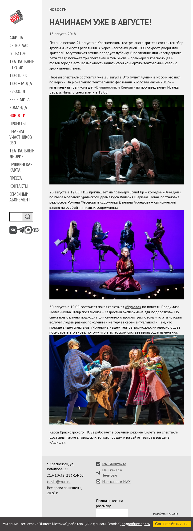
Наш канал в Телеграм (112, 473)
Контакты (18, 186)
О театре (17, 54)
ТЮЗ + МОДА (20, 83)
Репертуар (18, 46)
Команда (18, 107)
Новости (17, 115)
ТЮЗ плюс (18, 75)
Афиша (16, 38)
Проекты (17, 123)
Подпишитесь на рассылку (109, 503)
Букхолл (17, 91)
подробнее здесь (136, 523)
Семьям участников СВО (20, 137)
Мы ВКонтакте (114, 464)
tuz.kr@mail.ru (58, 481)
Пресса (15, 178)
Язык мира (19, 99)
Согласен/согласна (172, 524)
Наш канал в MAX (116, 481)
